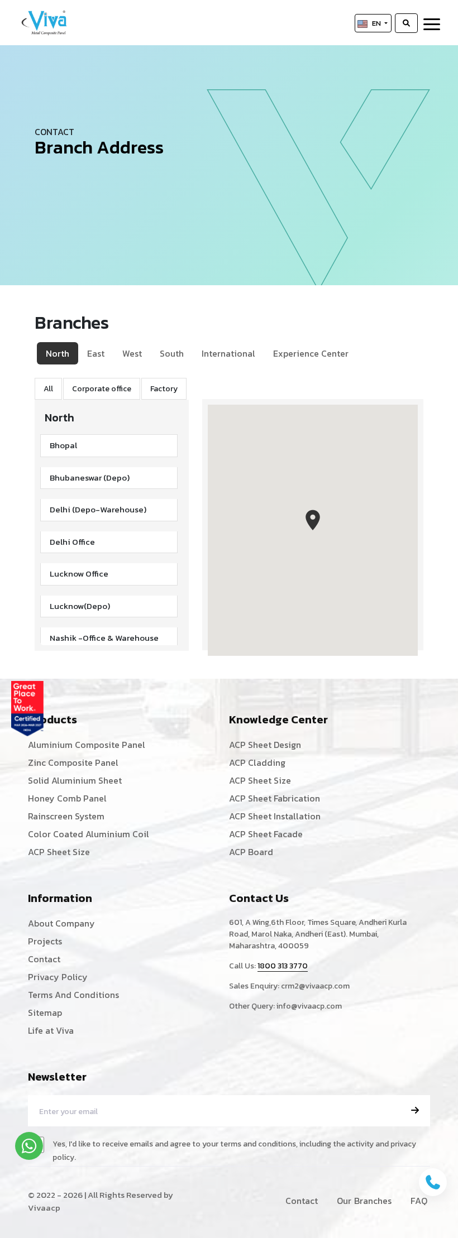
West (132, 353)
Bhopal (63, 445)
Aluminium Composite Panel (86, 744)
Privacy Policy (58, 976)
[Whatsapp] (29, 1146)
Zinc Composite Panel (73, 762)
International (228, 353)
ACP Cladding (257, 762)
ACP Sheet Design (265, 744)
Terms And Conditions (73, 994)
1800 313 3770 (282, 966)
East (95, 353)
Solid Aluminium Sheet (75, 780)
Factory (164, 389)
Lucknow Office (79, 573)
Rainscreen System (66, 816)
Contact (44, 959)
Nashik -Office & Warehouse (104, 637)
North (57, 353)
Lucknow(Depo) (80, 605)
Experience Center (311, 353)
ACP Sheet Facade (266, 834)
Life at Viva (51, 1030)
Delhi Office (72, 541)
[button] (312, 520)
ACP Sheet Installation (275, 816)
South (172, 353)
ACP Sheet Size (59, 851)
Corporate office (101, 389)
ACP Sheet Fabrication (274, 798)
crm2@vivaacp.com (315, 986)
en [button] (377, 23)
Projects (45, 941)
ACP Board (251, 851)
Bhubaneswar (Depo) (90, 477)
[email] (415, 1110)
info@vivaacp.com (309, 1006)
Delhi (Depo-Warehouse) (98, 509)
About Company (61, 923)
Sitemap (45, 1012)
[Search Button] (406, 23)
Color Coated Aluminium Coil (88, 834)
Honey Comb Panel (67, 798)
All (48, 389)
